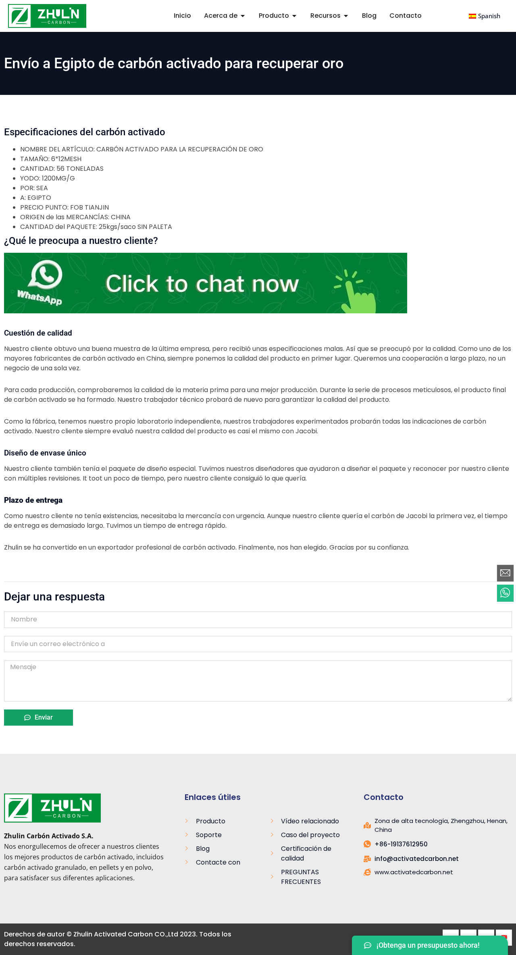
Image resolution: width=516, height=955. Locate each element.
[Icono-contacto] (505, 573)
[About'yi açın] (242, 16)
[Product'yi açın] (294, 16)
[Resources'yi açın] (346, 16)
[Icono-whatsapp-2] (505, 593)
